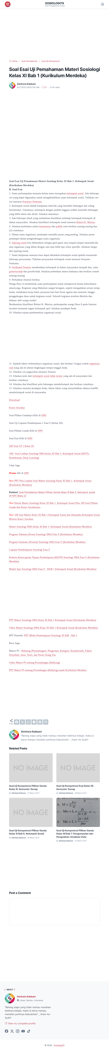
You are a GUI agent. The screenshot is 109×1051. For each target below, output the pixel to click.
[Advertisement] (54, 34)
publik (59, 226)
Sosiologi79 (54, 3)
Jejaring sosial (19, 242)
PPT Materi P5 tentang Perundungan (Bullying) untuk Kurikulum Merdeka (47, 670)
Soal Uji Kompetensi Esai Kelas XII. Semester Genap (75, 787)
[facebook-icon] (6, 1031)
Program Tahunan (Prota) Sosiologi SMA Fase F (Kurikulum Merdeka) (46, 534)
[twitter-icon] (12, 1031)
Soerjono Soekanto (32, 201)
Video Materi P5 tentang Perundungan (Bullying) (34, 662)
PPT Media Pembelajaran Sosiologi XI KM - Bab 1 (50, 635)
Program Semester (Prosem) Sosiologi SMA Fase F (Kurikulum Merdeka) (47, 542)
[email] (45, 722)
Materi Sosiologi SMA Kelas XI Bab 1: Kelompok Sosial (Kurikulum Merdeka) (50, 526)
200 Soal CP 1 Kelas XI (21, 446)
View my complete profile (21, 1023)
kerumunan (45, 226)
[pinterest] (39, 722)
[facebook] (16, 722)
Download (14, 400)
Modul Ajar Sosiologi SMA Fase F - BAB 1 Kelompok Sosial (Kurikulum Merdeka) (52, 569)
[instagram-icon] (17, 1031)
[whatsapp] (28, 722)
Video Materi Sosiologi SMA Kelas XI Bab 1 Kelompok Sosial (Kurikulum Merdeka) (53, 627)
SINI (43, 415)
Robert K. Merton (85, 222)
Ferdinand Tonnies (21, 267)
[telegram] (34, 722)
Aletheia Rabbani (26, 996)
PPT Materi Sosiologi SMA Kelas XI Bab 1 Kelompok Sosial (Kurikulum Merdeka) (52, 620)
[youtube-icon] (23, 1031)
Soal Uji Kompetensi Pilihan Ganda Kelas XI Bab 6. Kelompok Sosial (28, 832)
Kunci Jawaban (17, 407)
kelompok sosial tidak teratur (48, 376)
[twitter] (22, 722)
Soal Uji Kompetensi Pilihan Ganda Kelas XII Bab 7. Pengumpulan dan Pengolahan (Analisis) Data (75, 833)
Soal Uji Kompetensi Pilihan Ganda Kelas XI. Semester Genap (28, 787)
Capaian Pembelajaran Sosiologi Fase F (30, 549)
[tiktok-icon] (28, 1031)
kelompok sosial (75, 193)
